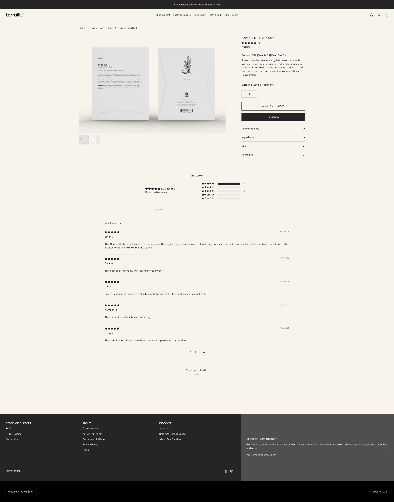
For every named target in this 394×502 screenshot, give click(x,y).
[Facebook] (226, 471)
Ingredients (247, 137)
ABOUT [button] (86, 423)
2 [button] (195, 352)
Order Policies (14, 433)
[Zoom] (152, 84)
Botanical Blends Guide (172, 433)
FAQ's (9, 428)
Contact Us (12, 439)
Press (85, 449)
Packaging (247, 154)
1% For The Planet (92, 433)
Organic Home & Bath (101, 27)
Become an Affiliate (93, 439)
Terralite (376, 491)
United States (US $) (19, 491)
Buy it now (273, 116)
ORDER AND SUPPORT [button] (18, 423)
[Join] (385, 454)
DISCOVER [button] (165, 423)
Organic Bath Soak (127, 27)
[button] (249, 43)
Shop (82, 27)
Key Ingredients (250, 128)
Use (243, 145)
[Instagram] (231, 471)
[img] (112, 232)
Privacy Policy (90, 444)
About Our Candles (170, 439)
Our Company (90, 428)
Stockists (164, 428)
